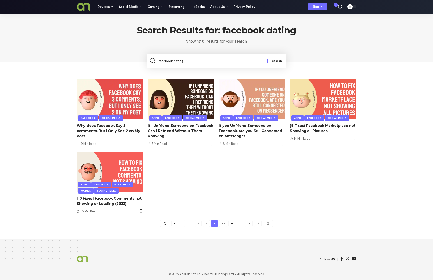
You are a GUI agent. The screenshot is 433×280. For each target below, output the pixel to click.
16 (248, 223)
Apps (155, 117)
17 (257, 223)
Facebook (88, 117)
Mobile (86, 190)
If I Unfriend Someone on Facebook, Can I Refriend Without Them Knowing (181, 130)
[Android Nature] (83, 7)
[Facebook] (341, 259)
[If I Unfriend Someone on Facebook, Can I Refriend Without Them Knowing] (181, 99)
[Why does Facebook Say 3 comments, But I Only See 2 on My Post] (110, 99)
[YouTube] (354, 259)
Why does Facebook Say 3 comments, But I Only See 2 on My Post (108, 130)
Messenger (122, 184)
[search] (340, 7)
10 (223, 223)
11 (232, 223)
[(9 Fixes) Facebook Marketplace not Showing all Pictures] (323, 99)
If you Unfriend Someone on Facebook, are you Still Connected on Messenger (250, 130)
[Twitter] (347, 259)
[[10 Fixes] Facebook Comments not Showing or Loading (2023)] (110, 172)
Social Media (110, 117)
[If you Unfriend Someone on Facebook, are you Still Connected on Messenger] (252, 99)
